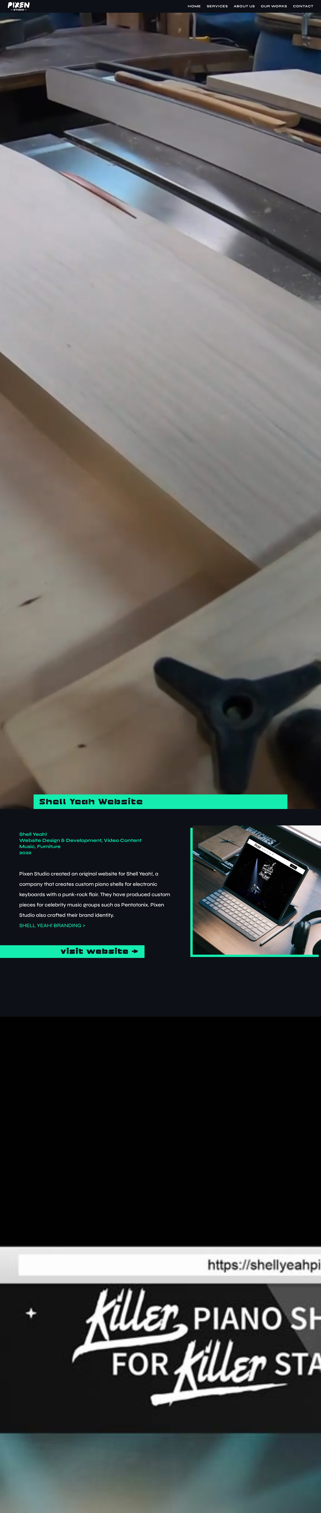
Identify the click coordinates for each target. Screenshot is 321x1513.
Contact (303, 6)
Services (217, 6)
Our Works (274, 6)
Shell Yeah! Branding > (52, 925)
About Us (244, 6)
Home (194, 6)
